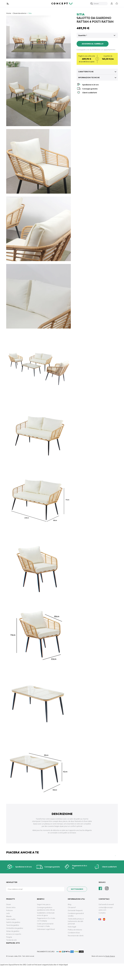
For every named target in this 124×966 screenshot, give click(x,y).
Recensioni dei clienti (75, 936)
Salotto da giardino (13, 922)
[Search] (92, 4)
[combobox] (100, 3)
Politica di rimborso (75, 930)
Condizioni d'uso (74, 933)
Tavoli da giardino (12, 925)
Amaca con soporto (13, 934)
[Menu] (8, 3)
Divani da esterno (19, 13)
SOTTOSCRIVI (77, 889)
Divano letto (11, 907)
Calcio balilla (10, 919)
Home (8, 13)
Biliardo (9, 916)
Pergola (9, 937)
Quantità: (82, 35)
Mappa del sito (13, 943)
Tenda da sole (11, 940)
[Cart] (115, 3)
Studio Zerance (110, 956)
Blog (69, 904)
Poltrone (9, 910)
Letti (8, 913)
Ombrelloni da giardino (14, 928)
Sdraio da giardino (12, 931)
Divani (8, 904)
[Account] (110, 3)
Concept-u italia (12, 956)
